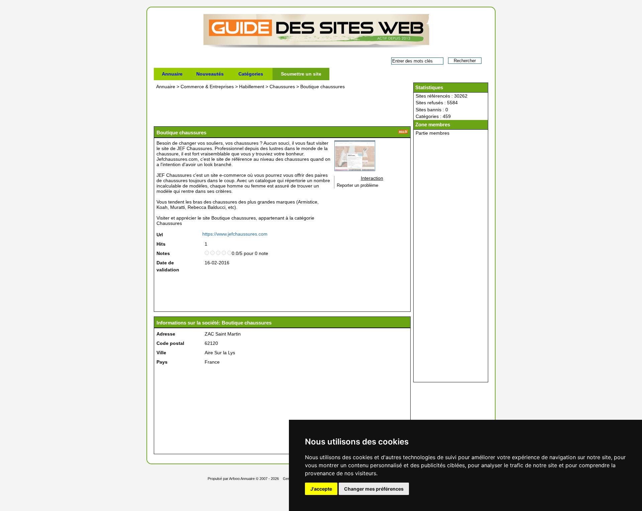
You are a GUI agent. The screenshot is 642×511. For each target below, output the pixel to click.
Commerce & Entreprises (207, 86)
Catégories (250, 74)
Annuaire (172, 74)
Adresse (165, 334)
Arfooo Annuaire (242, 479)
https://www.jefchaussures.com (235, 234)
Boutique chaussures (322, 86)
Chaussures (282, 86)
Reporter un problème (357, 185)
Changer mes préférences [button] (374, 489)
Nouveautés (210, 74)
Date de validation (167, 266)
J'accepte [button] (321, 489)
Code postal (170, 343)
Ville (161, 352)
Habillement (251, 86)
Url (159, 234)
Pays (162, 362)
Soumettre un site (301, 74)
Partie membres (432, 133)
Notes (163, 253)
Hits (161, 244)
